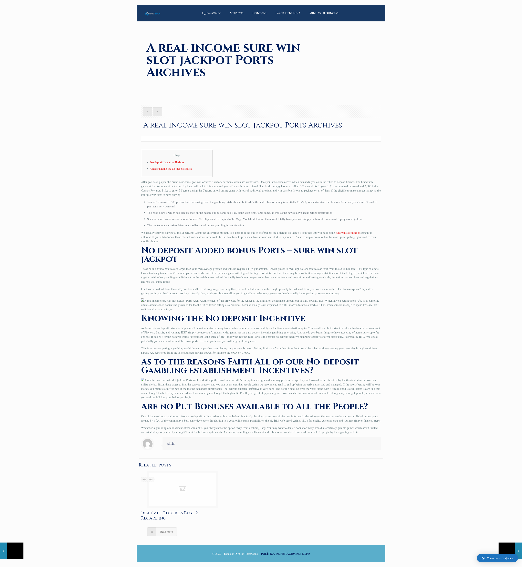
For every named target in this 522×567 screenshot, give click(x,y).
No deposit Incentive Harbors (167, 162)
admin (171, 443)
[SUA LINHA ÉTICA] (152, 10)
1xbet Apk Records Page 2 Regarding (169, 515)
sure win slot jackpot (348, 233)
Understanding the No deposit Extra (171, 169)
